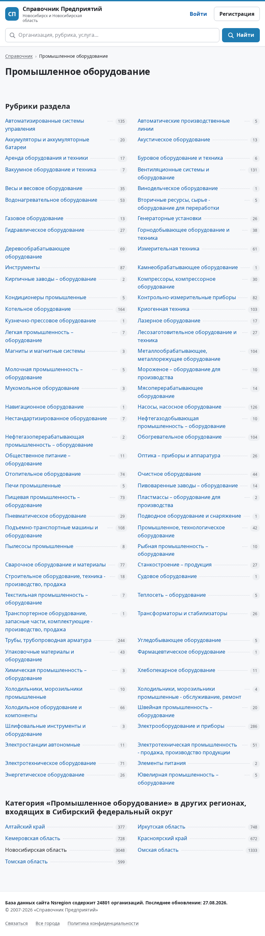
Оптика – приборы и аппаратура (179, 455)
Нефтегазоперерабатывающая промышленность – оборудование (49, 440)
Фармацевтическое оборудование (181, 651)
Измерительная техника (168, 248)
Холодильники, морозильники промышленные (43, 692)
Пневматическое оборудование (45, 515)
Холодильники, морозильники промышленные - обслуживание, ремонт (189, 692)
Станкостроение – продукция (175, 564)
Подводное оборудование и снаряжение (189, 515)
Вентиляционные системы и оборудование (173, 173)
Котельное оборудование (38, 308)
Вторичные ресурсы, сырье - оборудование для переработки (178, 203)
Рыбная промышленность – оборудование (173, 550)
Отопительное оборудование (43, 473)
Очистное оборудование (169, 473)
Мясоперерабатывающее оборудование (170, 392)
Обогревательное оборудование (180, 436)
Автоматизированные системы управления (44, 124)
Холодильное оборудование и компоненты (43, 711)
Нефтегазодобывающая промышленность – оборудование (182, 422)
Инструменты (22, 267)
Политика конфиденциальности (103, 923)
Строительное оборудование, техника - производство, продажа (55, 580)
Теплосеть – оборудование (172, 594)
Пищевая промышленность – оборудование (42, 501)
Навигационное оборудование (44, 406)
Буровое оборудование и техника (180, 157)
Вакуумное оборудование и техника (50, 169)
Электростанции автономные (42, 744)
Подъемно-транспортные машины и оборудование (51, 531)
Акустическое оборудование (174, 139)
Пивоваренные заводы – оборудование (188, 485)
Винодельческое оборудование (178, 188)
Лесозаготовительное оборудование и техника (187, 336)
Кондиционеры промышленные (45, 297)
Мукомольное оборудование (42, 388)
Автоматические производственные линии (184, 124)
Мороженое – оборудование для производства (179, 373)
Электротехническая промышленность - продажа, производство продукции (187, 748)
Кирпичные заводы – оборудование (50, 278)
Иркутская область (162, 826)
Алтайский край (25, 826)
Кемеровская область (32, 838)
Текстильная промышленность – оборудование (46, 598)
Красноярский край (162, 838)
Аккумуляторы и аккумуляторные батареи (47, 143)
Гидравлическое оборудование (44, 229)
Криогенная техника (163, 308)
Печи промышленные (33, 485)
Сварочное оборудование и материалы (55, 564)
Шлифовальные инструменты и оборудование (45, 730)
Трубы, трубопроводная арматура (48, 640)
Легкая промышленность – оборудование (39, 336)
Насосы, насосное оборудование (179, 406)
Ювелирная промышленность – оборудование (178, 778)
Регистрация (236, 13)
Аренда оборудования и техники (46, 157)
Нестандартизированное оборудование (56, 418)
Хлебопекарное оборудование (176, 670)
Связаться (16, 923)
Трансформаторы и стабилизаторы (182, 613)
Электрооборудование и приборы (181, 725)
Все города (48, 923)
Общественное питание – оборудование (37, 459)
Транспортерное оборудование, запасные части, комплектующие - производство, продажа (48, 621)
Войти (198, 13)
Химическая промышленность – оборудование (46, 674)
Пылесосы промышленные (39, 546)
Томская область (26, 861)
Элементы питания (162, 763)
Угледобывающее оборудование (179, 640)
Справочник (19, 56)
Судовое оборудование (167, 576)
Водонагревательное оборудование (51, 199)
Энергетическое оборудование (44, 774)
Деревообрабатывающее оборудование (37, 252)
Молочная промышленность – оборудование (44, 373)
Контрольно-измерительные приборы (187, 297)
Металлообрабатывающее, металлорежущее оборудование (179, 354)
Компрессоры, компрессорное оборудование (177, 282)
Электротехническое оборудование (50, 763)
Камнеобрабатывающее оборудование (188, 267)
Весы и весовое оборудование (43, 188)
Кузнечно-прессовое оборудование (50, 320)
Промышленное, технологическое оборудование (181, 531)
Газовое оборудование (34, 218)
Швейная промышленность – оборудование (175, 711)
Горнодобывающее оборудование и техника (183, 233)
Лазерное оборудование (169, 320)
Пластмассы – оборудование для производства (179, 501)
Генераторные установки (169, 218)
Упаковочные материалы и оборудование (39, 655)
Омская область (158, 849)
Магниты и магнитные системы (45, 350)
